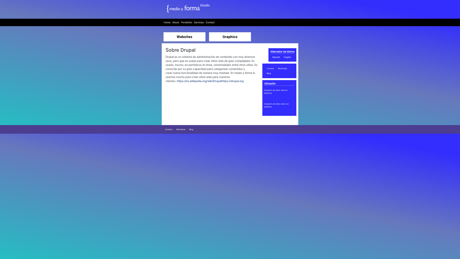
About (175, 22)
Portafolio (186, 22)
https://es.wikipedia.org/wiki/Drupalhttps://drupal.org (210, 81)
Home (167, 22)
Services (199, 22)
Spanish (276, 57)
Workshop (282, 68)
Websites (184, 37)
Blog (269, 73)
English (287, 57)
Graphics (230, 37)
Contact (210, 22)
